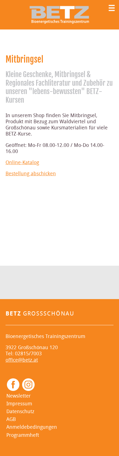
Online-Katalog (22, 162)
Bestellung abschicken (31, 173)
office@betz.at (22, 360)
